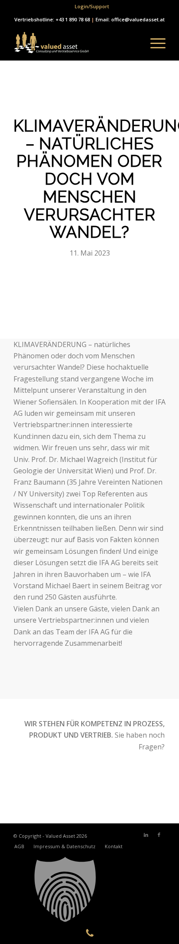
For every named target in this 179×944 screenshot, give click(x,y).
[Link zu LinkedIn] (145, 834)
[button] (89, 889)
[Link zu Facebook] (159, 834)
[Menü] (154, 43)
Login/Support (92, 6)
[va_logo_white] (74, 43)
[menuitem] (91, 6)
